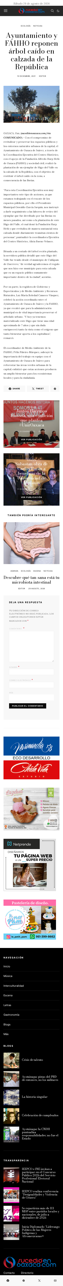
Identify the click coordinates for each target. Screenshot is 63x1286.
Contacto (9, 1272)
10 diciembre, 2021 (26, 76)
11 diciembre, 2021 (26, 489)
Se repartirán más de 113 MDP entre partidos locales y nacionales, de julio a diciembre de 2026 (40, 1213)
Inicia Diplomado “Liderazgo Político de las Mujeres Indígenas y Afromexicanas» (40, 1231)
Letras (7, 1005)
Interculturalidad (14, 985)
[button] (58, 10)
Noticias (37, 26)
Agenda (14, 571)
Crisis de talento (32, 1060)
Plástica (31, 460)
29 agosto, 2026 (36, 588)
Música (8, 976)
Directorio (27, 1272)
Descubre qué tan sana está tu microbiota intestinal (31, 579)
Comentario (15, 629)
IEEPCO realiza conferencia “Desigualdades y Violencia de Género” (40, 1194)
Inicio (7, 966)
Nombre (14, 667)
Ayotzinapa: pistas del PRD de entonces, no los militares (40, 1078)
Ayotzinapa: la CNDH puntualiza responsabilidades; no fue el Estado (40, 1134)
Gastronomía (11, 1014)
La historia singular (35, 1097)
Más (6, 1034)
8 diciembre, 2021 (26, 431)
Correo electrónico (21, 680)
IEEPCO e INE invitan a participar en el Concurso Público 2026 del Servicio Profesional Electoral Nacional (38, 1175)
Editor (42, 76)
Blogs (7, 1024)
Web (11, 693)
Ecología (26, 26)
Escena (37, 571)
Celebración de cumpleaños (40, 1115)
